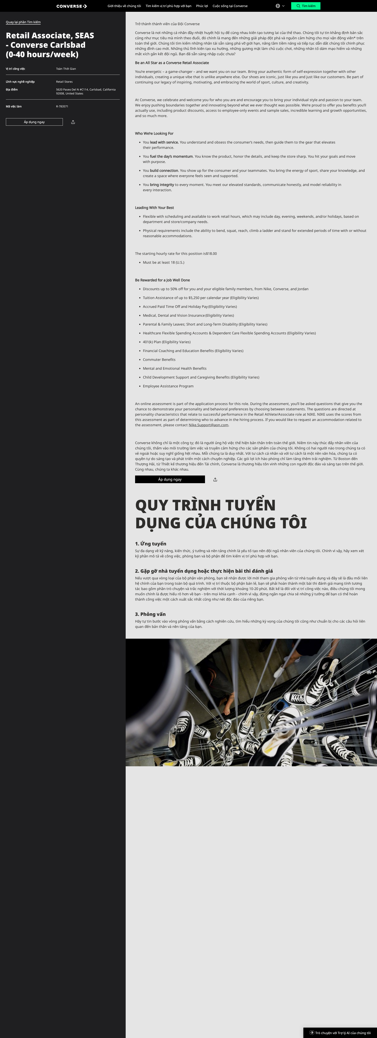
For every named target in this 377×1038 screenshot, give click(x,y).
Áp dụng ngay (34, 122)
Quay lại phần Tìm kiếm (23, 22)
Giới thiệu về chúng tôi (124, 6)
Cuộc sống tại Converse (230, 6)
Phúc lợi (202, 6)
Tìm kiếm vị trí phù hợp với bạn (168, 6)
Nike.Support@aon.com (208, 425)
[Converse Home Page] (79, 6)
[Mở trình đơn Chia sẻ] (73, 121)
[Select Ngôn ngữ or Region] (280, 6)
